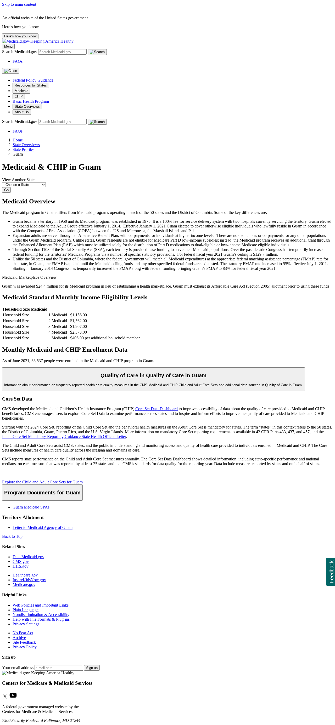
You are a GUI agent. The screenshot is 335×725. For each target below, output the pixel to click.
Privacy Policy (25, 647)
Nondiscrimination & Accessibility (41, 614)
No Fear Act (23, 633)
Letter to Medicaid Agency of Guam (42, 527)
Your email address (18, 667)
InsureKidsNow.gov (29, 580)
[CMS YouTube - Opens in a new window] (13, 698)
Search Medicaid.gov (20, 51)
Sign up (92, 668)
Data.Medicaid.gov (28, 557)
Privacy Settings (26, 624)
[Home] (38, 41)
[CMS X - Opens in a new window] (5, 698)
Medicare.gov (24, 584)
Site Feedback (24, 642)
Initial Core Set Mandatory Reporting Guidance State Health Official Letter (64, 436)
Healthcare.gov (25, 575)
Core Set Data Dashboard (156, 409)
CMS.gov (21, 561)
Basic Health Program (31, 101)
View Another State (18, 180)
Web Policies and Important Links (41, 605)
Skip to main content (19, 4)
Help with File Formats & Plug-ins (41, 619)
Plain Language (25, 610)
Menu (8, 46)
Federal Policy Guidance (33, 80)
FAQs (18, 61)
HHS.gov (21, 566)
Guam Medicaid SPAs (31, 507)
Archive (19, 637)
